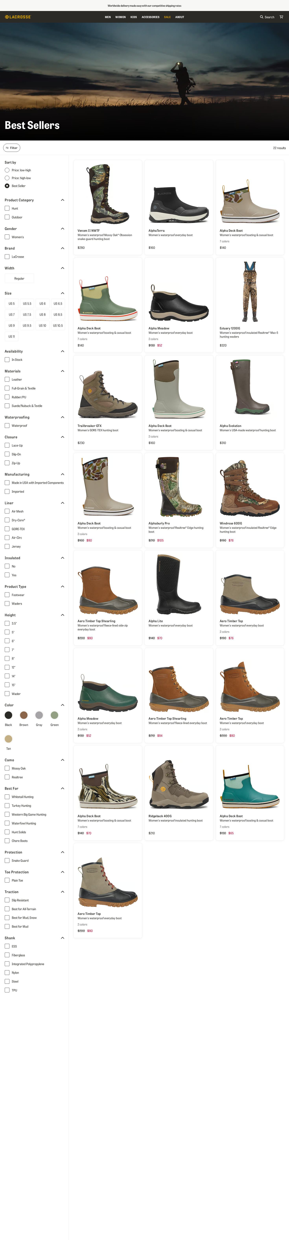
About (179, 17)
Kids (134, 17)
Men (108, 17)
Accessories (151, 17)
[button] (37, 208)
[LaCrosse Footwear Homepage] (54, 17)
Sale (167, 17)
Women (120, 17)
